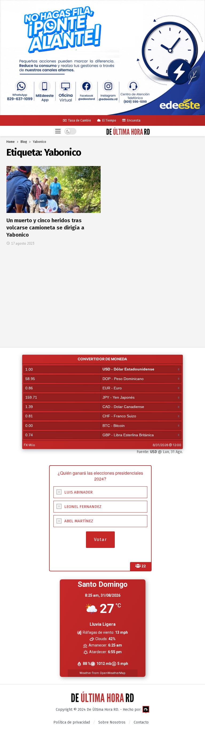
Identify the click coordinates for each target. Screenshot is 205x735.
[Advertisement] (102, 286)
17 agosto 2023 (22, 243)
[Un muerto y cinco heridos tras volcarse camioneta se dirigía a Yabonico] (53, 189)
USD (153, 452)
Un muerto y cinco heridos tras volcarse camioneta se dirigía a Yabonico (45, 227)
